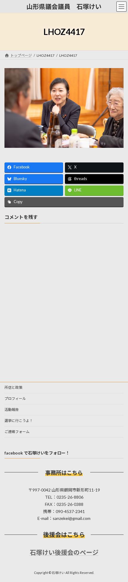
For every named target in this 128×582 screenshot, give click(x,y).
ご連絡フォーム (16, 431)
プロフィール (15, 398)
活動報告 (11, 409)
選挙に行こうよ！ (18, 420)
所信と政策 (13, 387)
